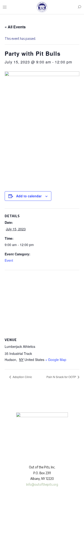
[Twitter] (18, 538)
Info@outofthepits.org (42, 484)
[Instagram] (11, 538)
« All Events (15, 26)
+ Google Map (55, 359)
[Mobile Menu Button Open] (4, 7)
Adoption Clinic (22, 377)
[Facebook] (4, 538)
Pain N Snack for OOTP (61, 377)
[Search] (79, 7)
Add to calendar (29, 196)
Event (9, 260)
